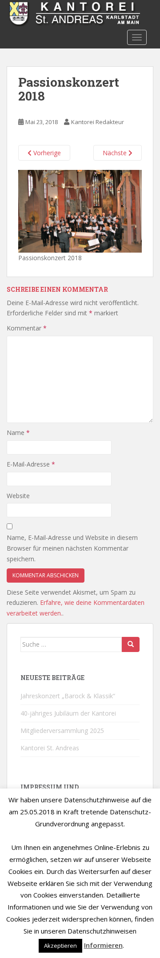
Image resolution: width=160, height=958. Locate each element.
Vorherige (46, 153)
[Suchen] (131, 644)
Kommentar (27, 328)
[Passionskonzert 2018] (80, 210)
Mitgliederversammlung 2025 (62, 730)
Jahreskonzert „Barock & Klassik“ (67, 696)
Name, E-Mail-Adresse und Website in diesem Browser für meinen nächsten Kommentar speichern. (72, 548)
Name (18, 432)
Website (18, 495)
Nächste (115, 153)
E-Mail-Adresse (31, 464)
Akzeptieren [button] (60, 946)
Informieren (103, 945)
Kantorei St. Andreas (49, 748)
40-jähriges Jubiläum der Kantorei (68, 713)
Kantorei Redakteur (97, 122)
